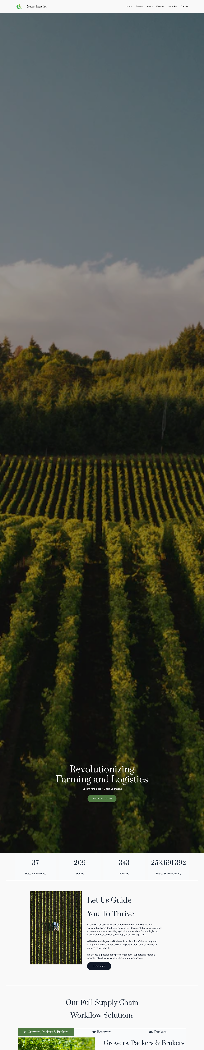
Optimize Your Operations (102, 798)
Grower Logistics (37, 6)
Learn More (99, 966)
